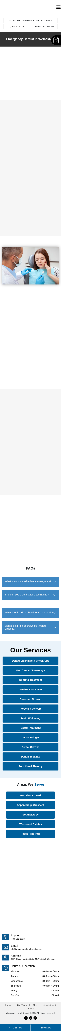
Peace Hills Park (30, 833)
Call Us (15, 90)
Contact (30, 1008)
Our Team (22, 1005)
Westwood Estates (30, 824)
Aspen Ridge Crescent (30, 805)
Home (8, 1005)
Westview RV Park (30, 795)
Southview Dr (30, 814)
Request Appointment (44, 26)
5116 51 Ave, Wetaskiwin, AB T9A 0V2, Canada (30, 20)
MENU (6, 6)
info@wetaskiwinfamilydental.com (26, 949)
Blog (35, 1005)
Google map (30, 548)
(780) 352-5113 (18, 939)
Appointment (50, 1005)
